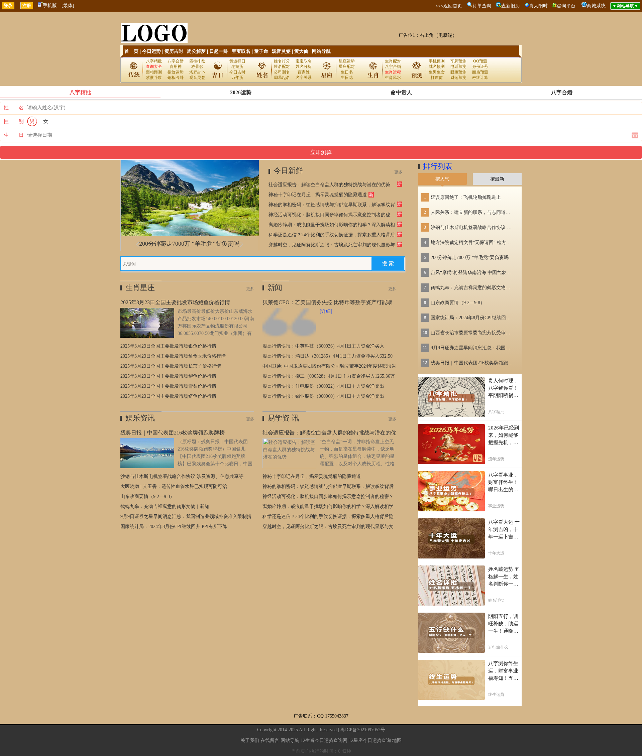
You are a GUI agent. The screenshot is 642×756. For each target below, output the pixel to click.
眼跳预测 (458, 72)
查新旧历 (510, 5)
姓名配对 (282, 66)
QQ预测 (480, 61)
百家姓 (304, 72)
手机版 (50, 5)
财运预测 (458, 77)
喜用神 (176, 66)
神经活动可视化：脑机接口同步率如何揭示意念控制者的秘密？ (328, 496)
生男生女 (437, 72)
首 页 (131, 51)
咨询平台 (566, 5)
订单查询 (481, 5)
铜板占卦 (176, 77)
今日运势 (151, 51)
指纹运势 (176, 72)
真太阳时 (538, 5)
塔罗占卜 (197, 72)
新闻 (275, 287)
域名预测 (437, 66)
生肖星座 (140, 287)
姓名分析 (304, 66)
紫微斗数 (154, 77)
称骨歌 (197, 66)
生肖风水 (393, 77)
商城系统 (596, 5)
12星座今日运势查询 (370, 740)
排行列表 (437, 166)
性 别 (14, 121)
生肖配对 (393, 61)
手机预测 (437, 61)
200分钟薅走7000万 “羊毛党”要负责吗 (189, 243)
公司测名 (282, 72)
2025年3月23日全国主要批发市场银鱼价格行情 (168, 346)
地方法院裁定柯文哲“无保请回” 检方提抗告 (472, 242)
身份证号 (480, 66)
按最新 (497, 178)
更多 (398, 172)
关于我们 (249, 740)
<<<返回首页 (448, 5)
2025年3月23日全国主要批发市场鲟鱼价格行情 (168, 376)
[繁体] (68, 5)
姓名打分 (282, 61)
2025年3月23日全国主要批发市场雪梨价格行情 (168, 386)
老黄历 (237, 66)
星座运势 (347, 61)
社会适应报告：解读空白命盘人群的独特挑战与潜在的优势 (329, 184)
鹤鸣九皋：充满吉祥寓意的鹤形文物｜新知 (164, 506)
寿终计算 (480, 77)
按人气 (442, 178)
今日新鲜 (288, 170)
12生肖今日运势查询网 (324, 740)
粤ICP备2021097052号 (362, 729)
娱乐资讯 (140, 418)
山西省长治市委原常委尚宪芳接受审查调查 (472, 332)
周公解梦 (196, 51)
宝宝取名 (241, 51)
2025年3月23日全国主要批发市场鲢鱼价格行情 (168, 396)
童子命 (261, 51)
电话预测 (458, 66)
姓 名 (14, 107)
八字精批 (154, 61)
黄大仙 (301, 51)
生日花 (347, 77)
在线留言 (269, 740)
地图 (397, 740)
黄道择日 (237, 61)
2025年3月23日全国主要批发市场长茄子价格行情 (170, 366)
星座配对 (347, 66)
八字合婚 (176, 61)
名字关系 (304, 77)
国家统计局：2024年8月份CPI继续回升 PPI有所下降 (173, 526)
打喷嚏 (437, 77)
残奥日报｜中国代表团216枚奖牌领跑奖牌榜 (472, 362)
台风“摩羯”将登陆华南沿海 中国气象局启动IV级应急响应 (472, 272)
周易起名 (282, 77)
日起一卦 (218, 51)
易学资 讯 (283, 418)
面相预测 (154, 72)
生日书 (347, 72)
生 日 (14, 135)
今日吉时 (237, 72)
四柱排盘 (197, 61)
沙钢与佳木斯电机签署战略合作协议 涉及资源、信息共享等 (181, 476)
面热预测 (480, 72)
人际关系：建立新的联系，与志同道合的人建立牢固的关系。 (472, 212)
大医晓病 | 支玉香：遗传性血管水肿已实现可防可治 (173, 486)
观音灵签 (281, 51)
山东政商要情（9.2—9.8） (147, 496)
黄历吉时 (174, 51)
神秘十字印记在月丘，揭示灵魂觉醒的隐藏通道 (318, 194)
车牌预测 (458, 61)
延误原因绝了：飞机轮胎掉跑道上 (466, 197)
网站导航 (321, 51)
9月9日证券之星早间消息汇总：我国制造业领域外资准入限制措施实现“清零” (472, 347)
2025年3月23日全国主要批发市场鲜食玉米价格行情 (173, 356)
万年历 (237, 77)
